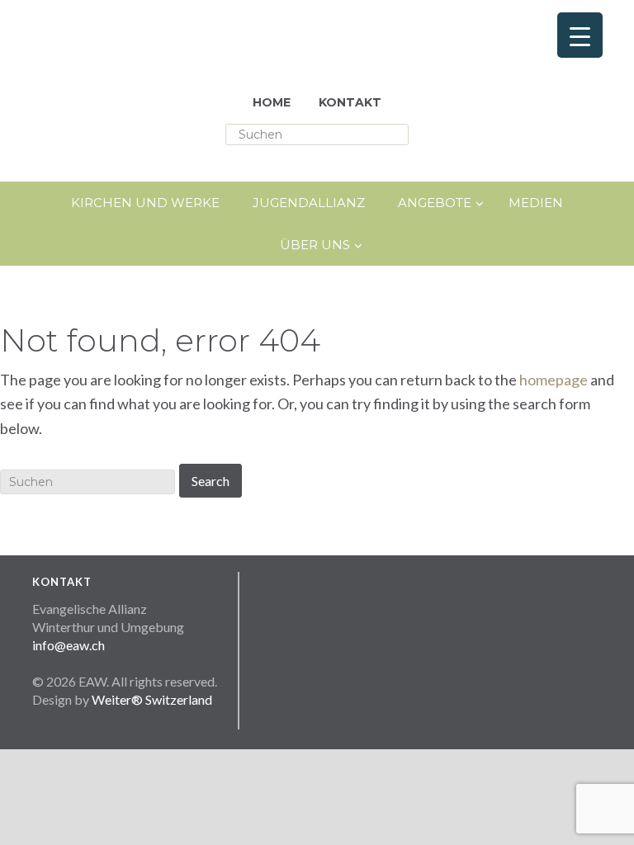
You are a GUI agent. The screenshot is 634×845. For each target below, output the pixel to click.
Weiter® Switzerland (152, 699)
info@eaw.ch (68, 645)
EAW (181, 41)
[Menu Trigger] (580, 35)
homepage (553, 380)
